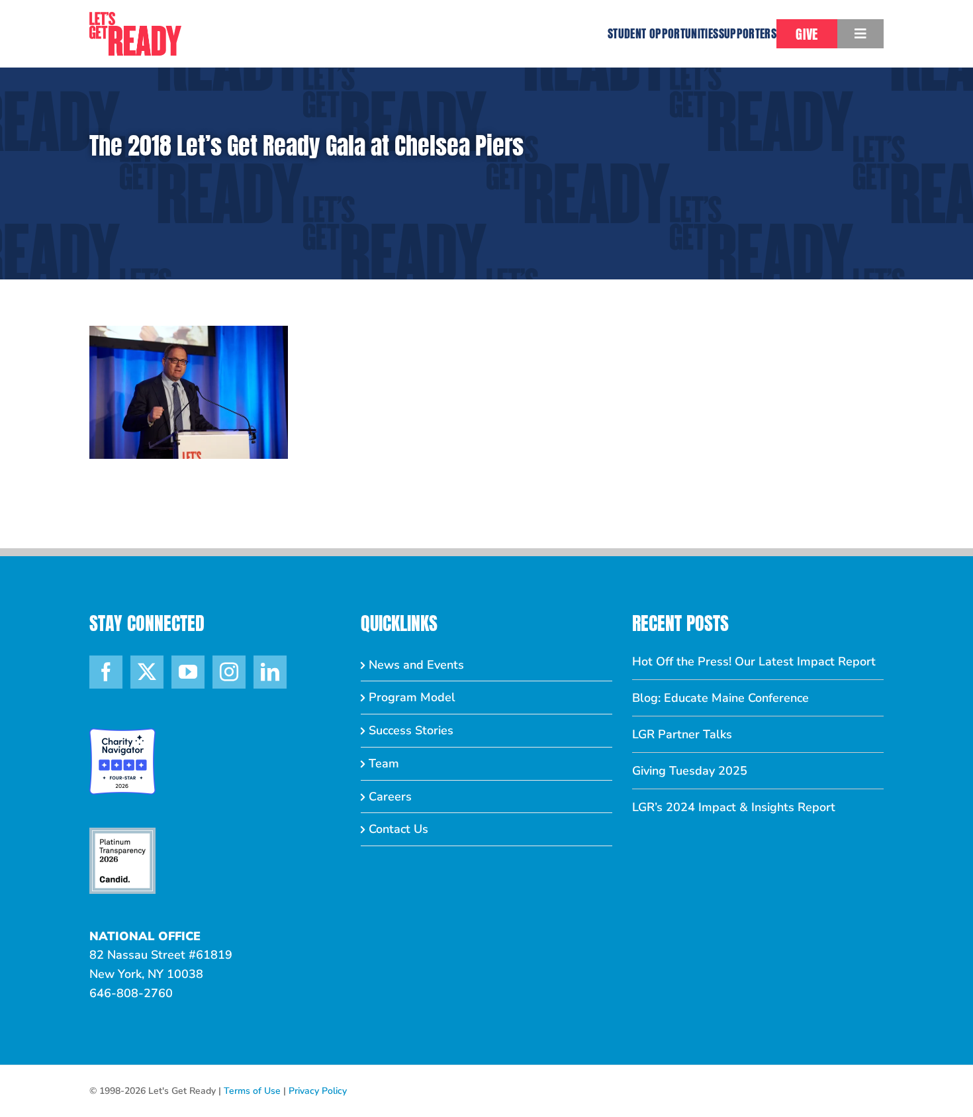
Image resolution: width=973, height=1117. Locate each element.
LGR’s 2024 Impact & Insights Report (733, 807)
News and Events (416, 665)
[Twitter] (146, 672)
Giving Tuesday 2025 (689, 771)
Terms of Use (252, 1091)
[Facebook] (105, 672)
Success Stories (411, 730)
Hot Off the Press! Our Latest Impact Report (754, 661)
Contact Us (398, 829)
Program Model (412, 697)
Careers (390, 796)
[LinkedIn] (270, 672)
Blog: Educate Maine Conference (720, 698)
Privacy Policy (318, 1091)
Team (384, 763)
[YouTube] (188, 672)
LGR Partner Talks (682, 734)
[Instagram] (229, 672)
